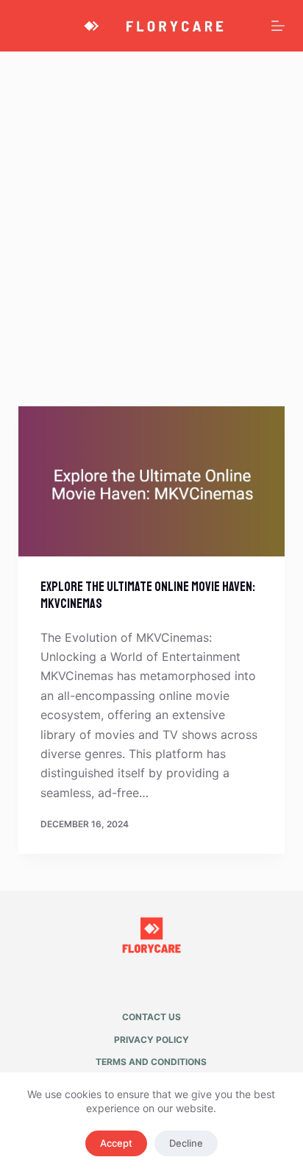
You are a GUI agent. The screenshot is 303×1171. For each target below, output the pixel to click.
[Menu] (278, 25)
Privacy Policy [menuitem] (151, 1039)
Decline (186, 1143)
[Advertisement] (151, 210)
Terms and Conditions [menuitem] (151, 1061)
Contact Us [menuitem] (151, 1016)
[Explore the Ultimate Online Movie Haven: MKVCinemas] (151, 481)
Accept (116, 1143)
